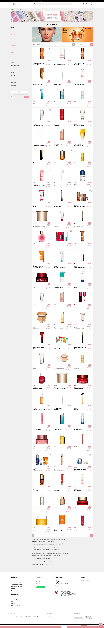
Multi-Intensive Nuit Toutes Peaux (38, 287)
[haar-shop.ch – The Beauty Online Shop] (16, 4)
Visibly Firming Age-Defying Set (80, 206)
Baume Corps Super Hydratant (79, 84)
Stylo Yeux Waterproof (58, 84)
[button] (64, 627)
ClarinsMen (13, 45)
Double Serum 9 (36, 490)
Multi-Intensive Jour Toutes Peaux (79, 389)
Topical (83, 6)
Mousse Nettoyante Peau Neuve (39, 409)
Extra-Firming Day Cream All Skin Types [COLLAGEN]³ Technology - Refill (60, 389)
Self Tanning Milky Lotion (38, 84)
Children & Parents (51, 6)
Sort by (33, 44)
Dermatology (25, 6)
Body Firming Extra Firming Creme (38, 368)
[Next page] (91, 44)
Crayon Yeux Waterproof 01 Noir (39, 145)
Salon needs (78, 6)
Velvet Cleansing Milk (78, 490)
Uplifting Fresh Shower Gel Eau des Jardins (59, 145)
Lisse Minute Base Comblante (79, 510)
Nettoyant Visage (77, 287)
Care (20, 6)
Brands (12, 6)
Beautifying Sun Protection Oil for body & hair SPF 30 (80, 165)
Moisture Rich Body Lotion (38, 125)
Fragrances (32, 6)
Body (12, 38)
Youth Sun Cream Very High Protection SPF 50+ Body (38, 267)
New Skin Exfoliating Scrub (79, 125)
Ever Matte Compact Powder (59, 368)
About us (13, 596)
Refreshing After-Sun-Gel (58, 287)
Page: (81, 44)
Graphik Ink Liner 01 (57, 206)
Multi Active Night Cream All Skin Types (39, 449)
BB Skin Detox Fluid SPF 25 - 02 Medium (38, 348)
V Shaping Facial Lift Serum (59, 470)
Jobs (12, 601)
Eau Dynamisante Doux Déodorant (37, 389)
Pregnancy (13, 52)
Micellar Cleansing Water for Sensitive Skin (59, 307)
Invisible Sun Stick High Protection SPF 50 (58, 531)
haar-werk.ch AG (14, 603)
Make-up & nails (39, 6)
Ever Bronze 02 (36, 328)
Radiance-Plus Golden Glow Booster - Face (38, 64)
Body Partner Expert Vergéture (80, 328)
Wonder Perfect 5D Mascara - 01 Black (80, 348)
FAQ (12, 579)
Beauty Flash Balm (57, 226)
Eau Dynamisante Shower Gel (79, 531)
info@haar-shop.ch (39, 589)
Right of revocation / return (16, 586)
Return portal (14, 590)
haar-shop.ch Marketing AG (17, 605)
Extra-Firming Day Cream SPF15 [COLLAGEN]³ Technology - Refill (39, 226)
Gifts (88, 6)
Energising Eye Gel (57, 490)
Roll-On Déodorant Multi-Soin (59, 64)
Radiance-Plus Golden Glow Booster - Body (79, 64)
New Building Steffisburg (16, 599)
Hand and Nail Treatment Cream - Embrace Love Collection (39, 186)
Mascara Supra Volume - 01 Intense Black (38, 165)
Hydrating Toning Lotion (58, 328)
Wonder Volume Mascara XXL (79, 267)
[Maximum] (28, 94)
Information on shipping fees (17, 582)
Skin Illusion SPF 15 (57, 510)
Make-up (13, 34)
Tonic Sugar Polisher (37, 531)
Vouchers (13, 588)
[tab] (20, 31)
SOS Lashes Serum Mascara (58, 186)
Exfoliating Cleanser (78, 429)
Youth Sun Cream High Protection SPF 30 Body (78, 145)
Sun (12, 41)
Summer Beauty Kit (57, 348)
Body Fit (34, 206)
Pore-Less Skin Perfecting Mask (59, 267)
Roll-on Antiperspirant (78, 186)
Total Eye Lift (56, 125)
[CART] (91, 4)
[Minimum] (12, 94)
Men (45, 6)
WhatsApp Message (41, 586)
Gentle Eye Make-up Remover (59, 429)
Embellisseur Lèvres (37, 429)
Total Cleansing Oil (77, 368)
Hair (17, 6)
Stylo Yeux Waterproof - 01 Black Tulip (59, 409)
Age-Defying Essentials (37, 470)
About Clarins (13, 49)
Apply (26, 96)
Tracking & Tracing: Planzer (17, 584)
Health (58, 6)
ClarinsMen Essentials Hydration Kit (80, 470)
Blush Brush (76, 409)
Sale (92, 6)
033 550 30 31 (76, 1)
